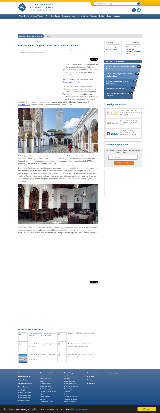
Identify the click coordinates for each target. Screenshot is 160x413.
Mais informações (79, 409)
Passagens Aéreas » (94, 373)
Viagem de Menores (70, 401)
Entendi (146, 409)
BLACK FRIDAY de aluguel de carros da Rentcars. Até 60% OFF (129, 122)
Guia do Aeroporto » (47, 373)
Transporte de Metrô (24, 395)
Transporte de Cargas (46, 401)
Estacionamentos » (25, 383)
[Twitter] (139, 10)
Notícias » (90, 376)
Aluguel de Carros (53, 16)
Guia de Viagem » (70, 373)
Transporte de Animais (70, 399)
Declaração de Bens (70, 383)
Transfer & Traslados (24, 392)
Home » (21, 373)
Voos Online (24, 16)
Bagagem (67, 378)
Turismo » (90, 380)
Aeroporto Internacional (41, 4)
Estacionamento (68, 16)
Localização (21, 390)
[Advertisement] (80, 33)
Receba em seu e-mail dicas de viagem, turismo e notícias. (123, 151)
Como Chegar (82, 16)
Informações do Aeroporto (48, 391)
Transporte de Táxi (24, 400)
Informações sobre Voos (71, 396)
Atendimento (67, 376)
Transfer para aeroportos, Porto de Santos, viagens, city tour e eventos (130, 112)
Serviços (42, 399)
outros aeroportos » (115, 373)
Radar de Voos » (24, 380)
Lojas (41, 394)
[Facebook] (134, 10)
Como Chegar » (23, 387)
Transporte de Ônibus (25, 397)
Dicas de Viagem (69, 389)
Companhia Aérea (69, 381)
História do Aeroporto (46, 389)
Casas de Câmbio (45, 383)
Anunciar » (91, 383)
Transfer (93, 16)
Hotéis (101, 16)
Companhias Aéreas (46, 386)
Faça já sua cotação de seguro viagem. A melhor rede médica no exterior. (128, 132)
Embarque (67, 391)
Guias (109, 16)
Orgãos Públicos (45, 396)
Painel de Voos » (24, 376)
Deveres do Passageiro (71, 386)
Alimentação (43, 376)
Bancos (42, 381)
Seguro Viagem (37, 16)
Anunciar (117, 16)
